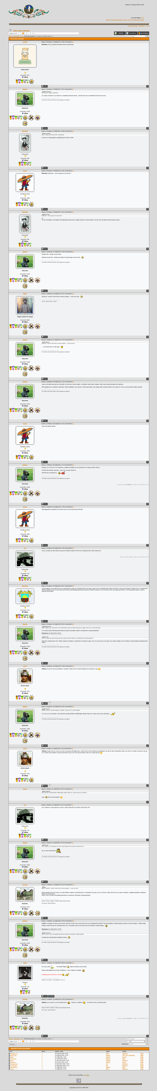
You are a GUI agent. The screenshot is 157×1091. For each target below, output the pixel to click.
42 (73, 706)
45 (72, 805)
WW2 (123, 1058)
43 (72, 748)
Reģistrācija (137, 20)
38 (73, 548)
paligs (25, 963)
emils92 (25, 42)
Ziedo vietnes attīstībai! (21, 31)
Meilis (25, 293)
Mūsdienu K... (14, 1053)
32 (73, 293)
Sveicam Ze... (14, 1064)
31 (73, 251)
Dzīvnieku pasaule (29, 36)
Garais (25, 789)
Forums (11, 36)
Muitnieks (25, 586)
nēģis (107, 1069)
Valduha (25, 89)
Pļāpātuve (125, 1053)
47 (73, 884)
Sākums (108, 20)
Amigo (25, 170)
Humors (124, 1057)
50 (73, 999)
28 (73, 131)
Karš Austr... (13, 1055)
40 (73, 624)
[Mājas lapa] (51, 996)
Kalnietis (108, 1060)
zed (25, 548)
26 (73, 42)
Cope (11, 1069)
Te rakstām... (14, 1065)
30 (73, 212)
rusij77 (25, 666)
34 (73, 381)
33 (73, 339)
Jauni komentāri (133, 25)
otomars (24, 884)
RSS (142, 17)
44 (72, 789)
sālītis (107, 1053)
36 (73, 465)
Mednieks (25, 131)
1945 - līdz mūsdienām (128, 1055)
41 (73, 666)
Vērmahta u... (14, 1067)
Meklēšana (142, 25)
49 (73, 963)
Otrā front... (13, 1058)
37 (73, 507)
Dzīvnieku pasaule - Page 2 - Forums (122, 20)
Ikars (11, 1060)
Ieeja (142, 20)
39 (73, 586)
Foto (22, 36)
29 (73, 170)
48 (73, 921)
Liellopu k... (13, 1062)
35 (73, 423)
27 (73, 89)
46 (72, 842)
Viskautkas (16, 36)
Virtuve (124, 1062)
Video (12, 1057)
